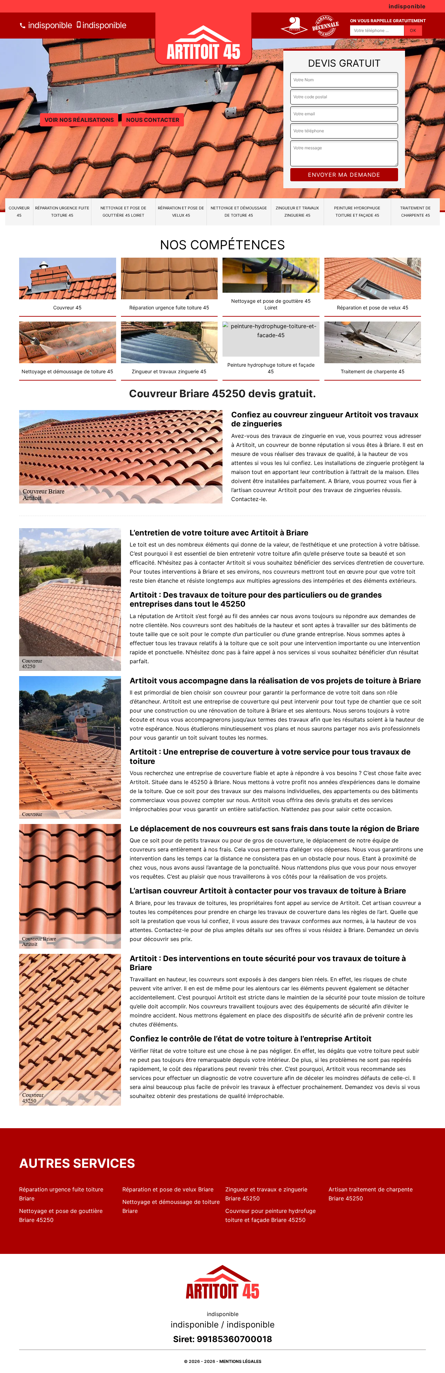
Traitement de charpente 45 (415, 212)
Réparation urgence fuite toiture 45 (62, 212)
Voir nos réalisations (79, 119)
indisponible (49, 25)
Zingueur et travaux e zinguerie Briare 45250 (266, 1194)
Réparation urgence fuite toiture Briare (61, 1194)
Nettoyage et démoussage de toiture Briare (171, 1206)
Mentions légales (240, 1361)
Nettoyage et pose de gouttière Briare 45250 (61, 1215)
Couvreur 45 (19, 212)
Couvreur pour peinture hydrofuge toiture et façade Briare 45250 (270, 1215)
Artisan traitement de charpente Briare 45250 (371, 1194)
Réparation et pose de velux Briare (167, 1189)
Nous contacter (152, 119)
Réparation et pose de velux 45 (181, 212)
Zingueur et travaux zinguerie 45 (297, 212)
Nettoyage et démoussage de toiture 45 (239, 212)
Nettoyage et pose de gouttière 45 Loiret (123, 212)
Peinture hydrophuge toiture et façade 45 (357, 212)
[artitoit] (203, 39)
